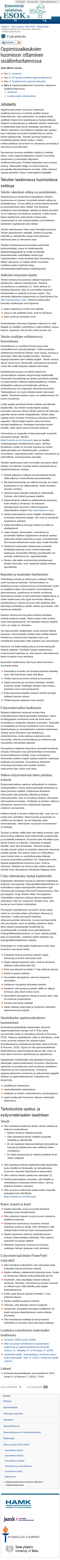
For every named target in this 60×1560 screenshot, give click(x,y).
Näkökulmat (42, 26)
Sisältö (6, 1396)
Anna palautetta (9, 1387)
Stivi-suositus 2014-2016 (23, 26)
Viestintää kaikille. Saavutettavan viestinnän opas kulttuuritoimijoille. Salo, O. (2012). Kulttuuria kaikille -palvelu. (31, 1357)
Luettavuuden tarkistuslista (21, 96)
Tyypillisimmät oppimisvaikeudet (29, 81)
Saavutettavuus (48, 1)
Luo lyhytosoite (34, 1387)
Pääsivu (5, 26)
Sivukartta (33, 1)
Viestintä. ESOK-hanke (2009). (20, 1340)
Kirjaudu (20, 1)
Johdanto (17, 73)
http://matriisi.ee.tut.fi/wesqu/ (17, 440)
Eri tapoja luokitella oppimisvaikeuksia (32, 77)
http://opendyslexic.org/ (13, 300)
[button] (11, 42)
